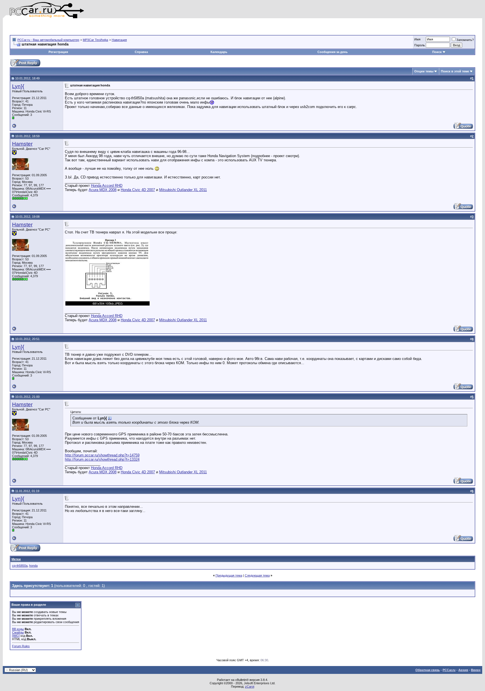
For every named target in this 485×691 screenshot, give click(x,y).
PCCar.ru (449, 670)
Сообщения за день (332, 52)
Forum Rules (21, 646)
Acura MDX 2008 (102, 190)
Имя (417, 39)
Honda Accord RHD (106, 185)
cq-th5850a (20, 565)
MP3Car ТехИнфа (95, 40)
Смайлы (18, 632)
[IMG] (16, 635)
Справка (141, 52)
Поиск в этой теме (455, 71)
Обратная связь (427, 670)
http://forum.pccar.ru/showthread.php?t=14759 (102, 455)
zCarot (249, 686)
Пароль (419, 45)
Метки (16, 559)
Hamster (22, 144)
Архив (463, 670)
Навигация (119, 40)
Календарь (219, 52)
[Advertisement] (75, 26)
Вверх (476, 670)
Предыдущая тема (229, 575)
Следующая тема (257, 575)
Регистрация (58, 52)
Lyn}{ (18, 86)
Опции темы (423, 71)
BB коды (18, 629)
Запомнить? (465, 40)
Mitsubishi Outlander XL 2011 (183, 190)
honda (33, 565)
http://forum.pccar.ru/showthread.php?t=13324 (102, 459)
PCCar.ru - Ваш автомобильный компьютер (48, 40)
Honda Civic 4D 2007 (138, 190)
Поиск (437, 52)
